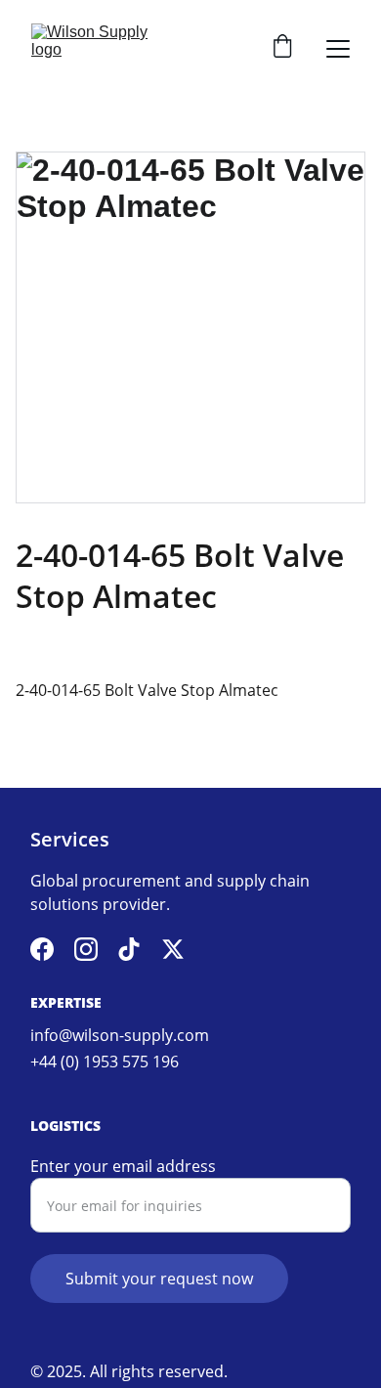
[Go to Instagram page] (86, 949)
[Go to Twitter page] (173, 949)
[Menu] (338, 49)
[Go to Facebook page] (42, 949)
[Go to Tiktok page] (129, 949)
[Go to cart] (282, 48)
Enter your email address (123, 1166)
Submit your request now (159, 1278)
